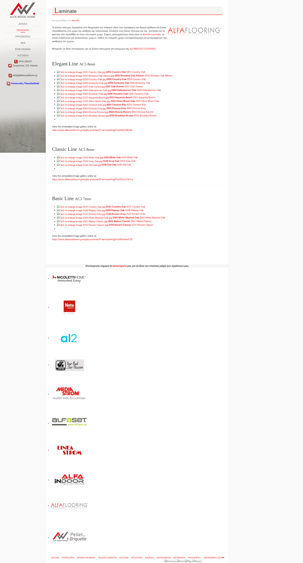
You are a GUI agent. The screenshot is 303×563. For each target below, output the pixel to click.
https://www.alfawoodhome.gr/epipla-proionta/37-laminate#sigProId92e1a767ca (92, 179)
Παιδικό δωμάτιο (107, 558)
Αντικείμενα (164, 558)
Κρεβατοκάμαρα (86, 558)
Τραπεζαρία (68, 558)
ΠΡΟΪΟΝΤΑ (23, 30)
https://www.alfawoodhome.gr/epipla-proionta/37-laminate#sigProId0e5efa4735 (92, 239)
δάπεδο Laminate (151, 34)
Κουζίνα (124, 558)
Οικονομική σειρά (213, 558)
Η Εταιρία (23, 55)
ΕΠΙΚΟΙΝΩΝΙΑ (23, 49)
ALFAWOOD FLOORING (143, 48)
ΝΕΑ (23, 43)
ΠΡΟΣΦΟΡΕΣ (22, 36)
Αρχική (23, 24)
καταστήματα (120, 266)
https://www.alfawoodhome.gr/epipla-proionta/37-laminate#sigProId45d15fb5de (92, 130)
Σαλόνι (55, 558)
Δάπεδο (75, 20)
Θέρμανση (179, 558)
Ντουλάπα (137, 558)
